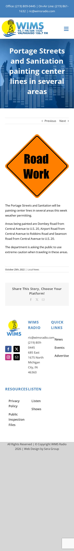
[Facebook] (8, 349)
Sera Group (51, 449)
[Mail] (16, 357)
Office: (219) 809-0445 (21, 6)
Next (62, 121)
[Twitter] (16, 349)
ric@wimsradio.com (42, 11)
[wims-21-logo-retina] (25, 21)
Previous (50, 121)
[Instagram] (8, 357)
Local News (33, 269)
